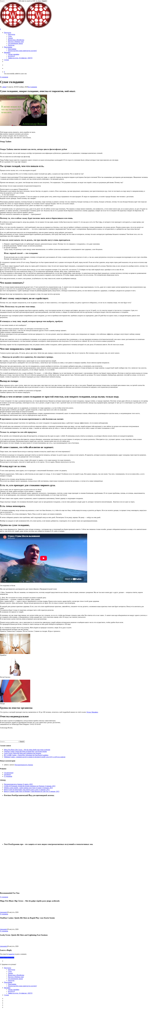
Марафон (7, 988)
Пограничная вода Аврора (24, 765)
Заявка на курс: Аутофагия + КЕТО (20, 993)
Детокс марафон (13, 989)
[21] (15, 675)
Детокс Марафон (92, 712)
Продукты (7, 968)
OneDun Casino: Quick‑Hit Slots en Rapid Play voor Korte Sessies (25, 751)
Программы (8, 982)
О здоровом (4, 77)
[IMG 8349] (15, 702)
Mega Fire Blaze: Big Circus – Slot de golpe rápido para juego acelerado (27, 750)
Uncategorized (8, 773)
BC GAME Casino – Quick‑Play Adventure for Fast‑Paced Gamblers (26, 755)
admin (4, 87)
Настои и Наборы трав (16, 977)
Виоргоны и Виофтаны (16, 975)
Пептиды (11, 980)
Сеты (10, 971)
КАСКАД (11, 991)
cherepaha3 (3, 912)
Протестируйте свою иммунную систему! (22, 986)
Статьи (6, 995)
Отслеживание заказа (15, 979)
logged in (11, 954)
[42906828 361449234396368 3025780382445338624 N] (15, 653)
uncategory (7, 774)
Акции (10, 973)
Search (44, 1)
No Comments (32, 87)
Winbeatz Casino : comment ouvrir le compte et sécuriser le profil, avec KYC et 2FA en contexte (34, 757)
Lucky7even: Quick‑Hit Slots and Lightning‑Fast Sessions (22, 753)
